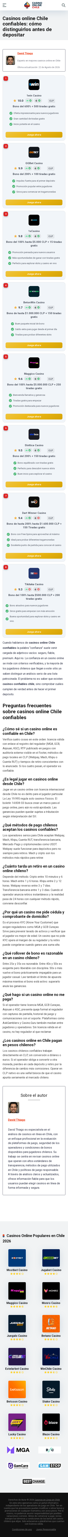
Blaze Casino (51, 1434)
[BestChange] (34, 1481)
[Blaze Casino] (51, 1430)
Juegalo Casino (17, 1335)
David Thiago (25, 53)
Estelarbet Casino (17, 1368)
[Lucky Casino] (17, 1430)
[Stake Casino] (51, 1397)
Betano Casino (51, 1335)
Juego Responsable (46, 1529)
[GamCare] (18, 1465)
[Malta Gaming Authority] (18, 1449)
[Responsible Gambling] (49, 1449)
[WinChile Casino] (51, 1364)
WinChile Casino (51, 1368)
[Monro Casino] (51, 1298)
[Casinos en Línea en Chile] (34, 5)
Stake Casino (51, 1401)
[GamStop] (49, 1465)
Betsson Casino (17, 1401)
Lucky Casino (17, 1434)
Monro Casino (51, 1303)
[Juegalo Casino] (17, 1331)
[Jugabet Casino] (51, 1265)
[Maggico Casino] (17, 1298)
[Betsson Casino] (17, 1397)
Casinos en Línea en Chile (47, 1500)
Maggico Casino (17, 1303)
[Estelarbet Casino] (17, 1364)
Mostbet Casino (17, 1270)
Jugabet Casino (51, 1270)
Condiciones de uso (22, 1529)
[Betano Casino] (51, 1331)
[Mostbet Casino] (17, 1265)
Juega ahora (34, 134)
